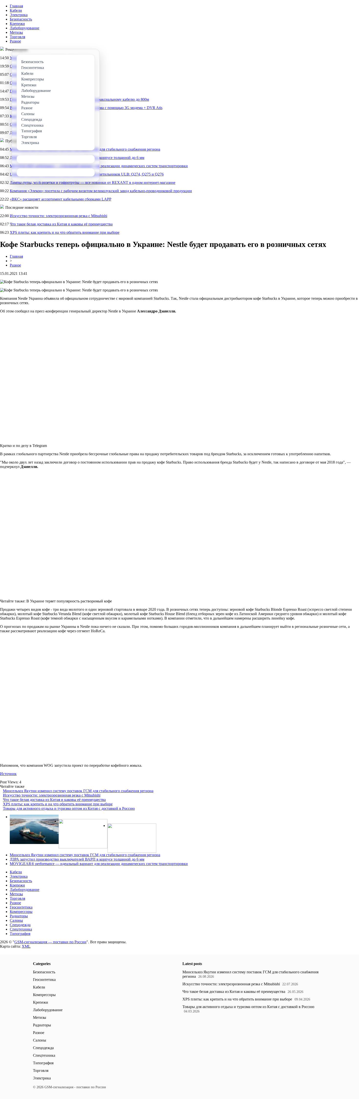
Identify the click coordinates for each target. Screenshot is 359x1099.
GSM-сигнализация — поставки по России (50, 942)
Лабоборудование (24, 28)
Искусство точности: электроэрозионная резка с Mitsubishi (58, 216)
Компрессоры (21, 912)
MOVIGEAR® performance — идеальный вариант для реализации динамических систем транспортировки (99, 864)
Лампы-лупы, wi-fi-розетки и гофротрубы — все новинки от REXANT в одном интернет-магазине (92, 182)
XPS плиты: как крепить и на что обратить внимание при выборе (64, 232)
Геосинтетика (21, 907)
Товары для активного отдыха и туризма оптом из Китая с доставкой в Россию (69, 808)
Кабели (16, 10)
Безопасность (21, 19)
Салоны (16, 920)
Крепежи (17, 24)
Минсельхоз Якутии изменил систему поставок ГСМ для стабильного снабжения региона (78, 791)
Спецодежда (20, 925)
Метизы (16, 32)
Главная (16, 6)
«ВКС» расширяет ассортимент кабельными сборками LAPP (60, 199)
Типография (20, 934)
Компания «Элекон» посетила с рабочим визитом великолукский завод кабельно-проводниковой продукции (101, 191)
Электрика (19, 15)
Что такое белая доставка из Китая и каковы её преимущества (61, 224)
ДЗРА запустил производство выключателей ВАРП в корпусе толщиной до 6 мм (77, 859)
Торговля (17, 37)
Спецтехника (21, 929)
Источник (8, 774)
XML (26, 946)
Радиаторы (19, 916)
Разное (15, 41)
